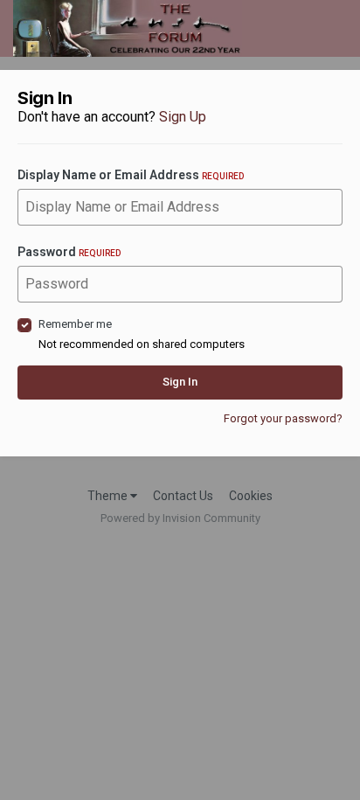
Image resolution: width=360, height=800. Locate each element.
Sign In (180, 381)
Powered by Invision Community (180, 518)
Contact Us (183, 496)
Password (69, 252)
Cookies (251, 496)
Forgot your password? (283, 418)
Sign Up (182, 116)
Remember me (75, 323)
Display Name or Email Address (130, 175)
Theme (108, 496)
